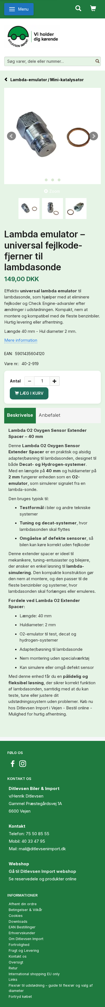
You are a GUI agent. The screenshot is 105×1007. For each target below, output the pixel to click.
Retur (13, 968)
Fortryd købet (20, 996)
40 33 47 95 (33, 841)
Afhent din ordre (23, 904)
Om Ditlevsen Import (26, 939)
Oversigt (16, 962)
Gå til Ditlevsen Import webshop (42, 871)
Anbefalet (49, 415)
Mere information (20, 340)
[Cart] (93, 7)
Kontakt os (18, 956)
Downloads (18, 921)
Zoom (54, 191)
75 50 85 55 (37, 833)
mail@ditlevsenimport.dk (42, 848)
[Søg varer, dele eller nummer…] (97, 61)
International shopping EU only (34, 974)
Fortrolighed (19, 945)
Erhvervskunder (22, 933)
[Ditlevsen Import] (32, 34)
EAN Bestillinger (22, 927)
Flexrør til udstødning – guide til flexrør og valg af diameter (51, 988)
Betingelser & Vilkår (25, 910)
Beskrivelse (20, 415)
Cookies (16, 916)
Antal (16, 381)
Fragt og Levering (24, 950)
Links (13, 979)
